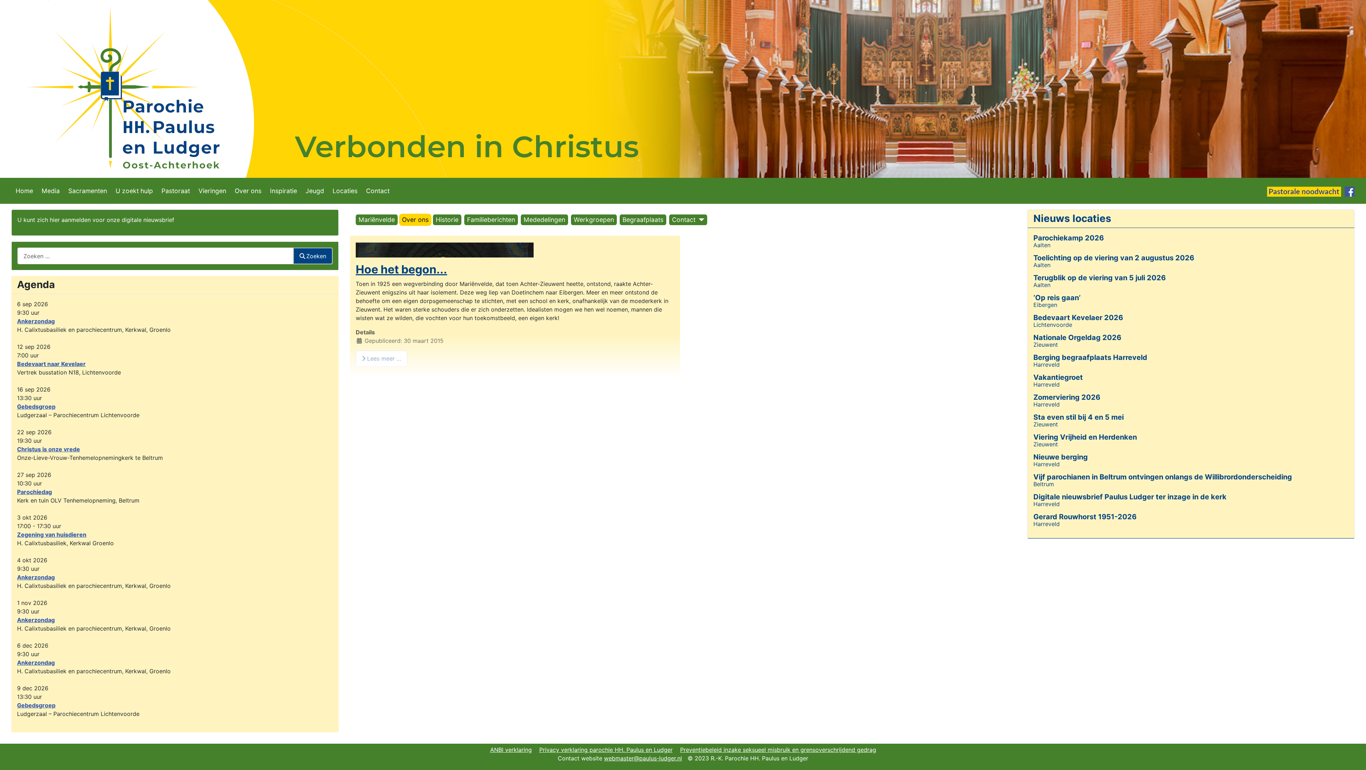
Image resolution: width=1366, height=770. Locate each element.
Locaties (345, 191)
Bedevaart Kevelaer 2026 (1078, 317)
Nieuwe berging (1060, 457)
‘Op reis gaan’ (1057, 297)
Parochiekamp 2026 (1068, 238)
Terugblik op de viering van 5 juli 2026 (1099, 278)
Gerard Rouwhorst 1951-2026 (1085, 517)
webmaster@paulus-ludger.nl (643, 758)
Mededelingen (544, 219)
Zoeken (316, 256)
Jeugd (315, 191)
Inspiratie (283, 191)
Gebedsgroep (36, 406)
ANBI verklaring (511, 749)
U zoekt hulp (134, 191)
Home (24, 191)
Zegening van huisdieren (51, 534)
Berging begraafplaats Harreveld (1090, 357)
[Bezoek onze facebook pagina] (1350, 191)
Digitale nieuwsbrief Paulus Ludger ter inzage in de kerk (1130, 497)
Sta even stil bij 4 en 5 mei (1078, 417)
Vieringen (212, 191)
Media (51, 191)
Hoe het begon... (401, 269)
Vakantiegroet (1058, 377)
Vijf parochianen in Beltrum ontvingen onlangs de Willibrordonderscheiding (1162, 477)
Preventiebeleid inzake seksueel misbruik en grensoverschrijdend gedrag (778, 749)
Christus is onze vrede (48, 449)
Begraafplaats (643, 219)
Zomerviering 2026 (1066, 397)
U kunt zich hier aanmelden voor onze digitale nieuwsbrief (95, 219)
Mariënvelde (377, 219)
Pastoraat (176, 191)
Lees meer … (383, 358)
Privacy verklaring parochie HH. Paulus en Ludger (606, 749)
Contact (378, 191)
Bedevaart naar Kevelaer (51, 363)
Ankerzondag (36, 321)
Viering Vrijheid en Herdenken (1085, 437)
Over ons (248, 191)
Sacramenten (87, 191)
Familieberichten (491, 219)
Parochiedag (34, 491)
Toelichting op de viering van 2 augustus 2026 (1113, 258)
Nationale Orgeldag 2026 (1077, 337)
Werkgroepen (594, 219)
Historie (447, 219)
